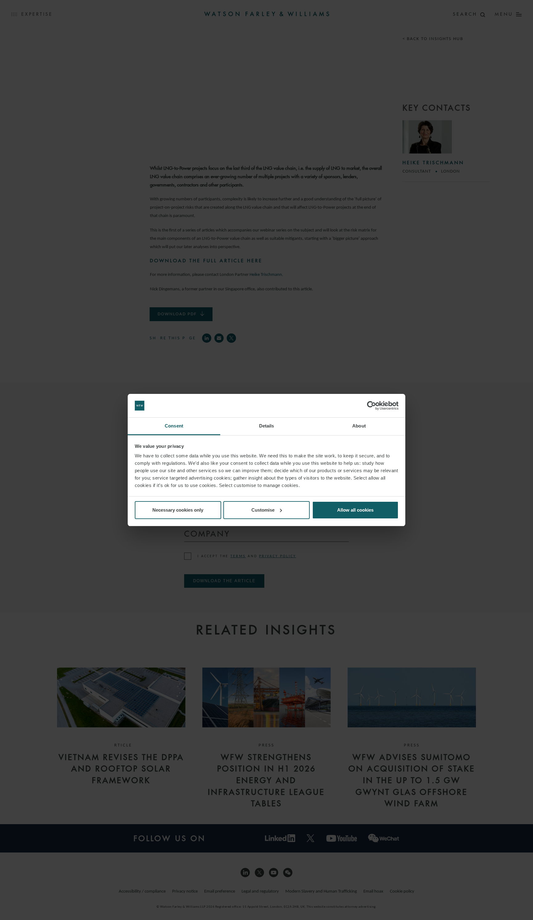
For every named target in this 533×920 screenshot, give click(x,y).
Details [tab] (266, 425)
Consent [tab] (174, 425)
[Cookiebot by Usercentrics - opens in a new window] (372, 405)
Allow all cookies (355, 510)
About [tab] (359, 425)
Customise (263, 510)
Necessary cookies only (177, 510)
